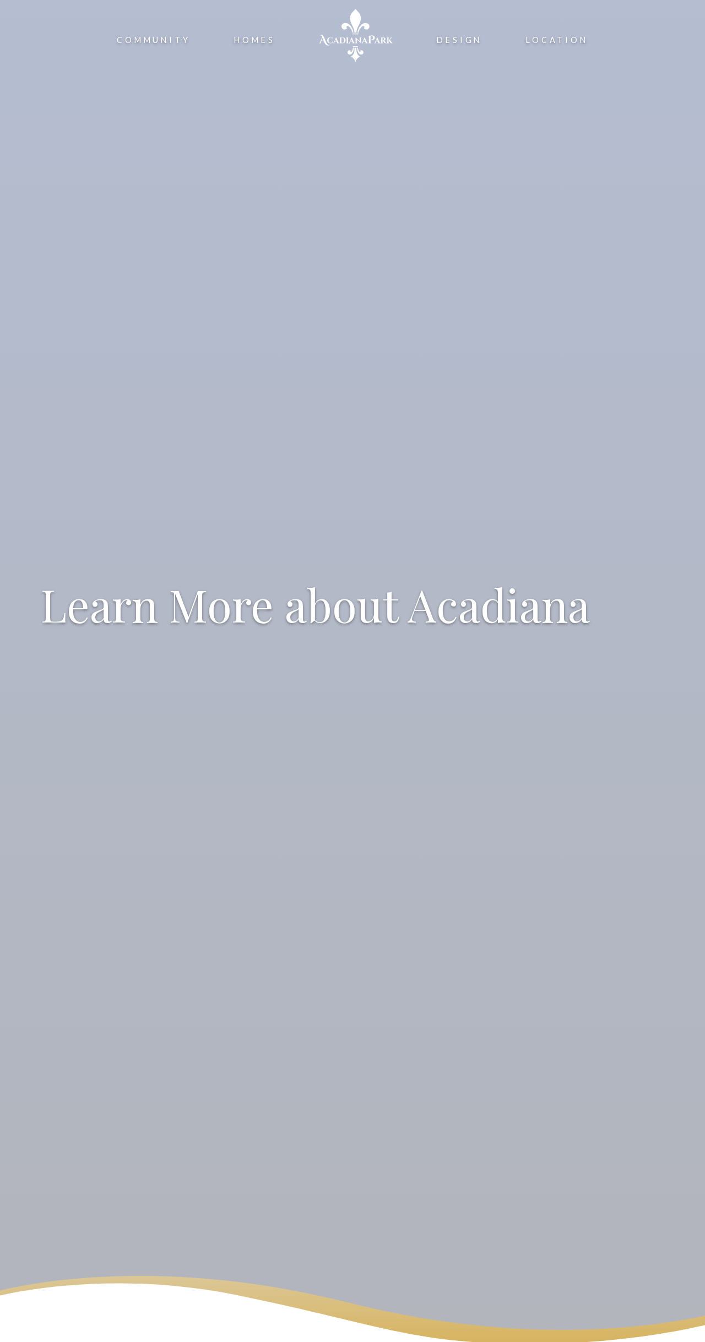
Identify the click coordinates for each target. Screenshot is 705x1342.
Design (459, 40)
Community (153, 40)
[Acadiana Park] (355, 35)
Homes (254, 40)
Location (557, 40)
